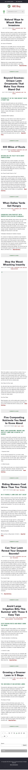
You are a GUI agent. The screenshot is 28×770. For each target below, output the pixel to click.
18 (14, 733)
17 (11, 733)
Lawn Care (25, 267)
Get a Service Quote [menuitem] (9, 1)
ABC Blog (16, 6)
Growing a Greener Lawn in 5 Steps (14, 674)
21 (21, 733)
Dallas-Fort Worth (14, 268)
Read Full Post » (23, 65)
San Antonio (22, 489)
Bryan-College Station (15, 151)
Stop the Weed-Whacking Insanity (14, 263)
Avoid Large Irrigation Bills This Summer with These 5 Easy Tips (14, 610)
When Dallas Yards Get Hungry (14, 204)
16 (9, 733)
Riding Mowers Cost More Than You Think (14, 486)
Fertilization (16, 208)
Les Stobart (13, 149)
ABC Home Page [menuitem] (19, 1)
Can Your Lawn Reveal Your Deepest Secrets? (14, 550)
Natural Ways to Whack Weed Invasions (14, 22)
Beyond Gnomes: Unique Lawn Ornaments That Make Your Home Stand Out (14, 83)
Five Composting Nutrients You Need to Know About (14, 420)
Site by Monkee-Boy (14, 764)
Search (2, 743)
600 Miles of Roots (14, 147)
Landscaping (17, 28)
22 (24, 733)
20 (19, 733)
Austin (22, 426)
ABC (13, 28)
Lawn (22, 28)
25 (4, 736)
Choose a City (12, 11)
